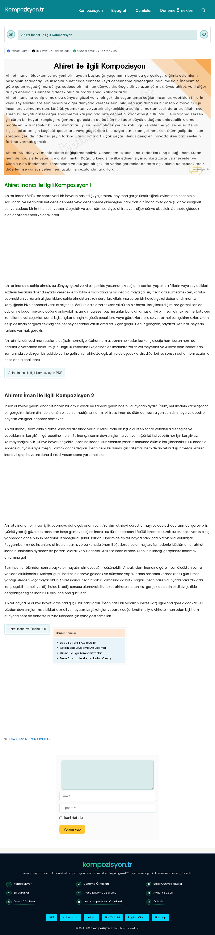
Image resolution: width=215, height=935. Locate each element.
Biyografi (119, 10)
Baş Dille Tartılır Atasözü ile (78, 643)
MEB (51, 917)
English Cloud (137, 917)
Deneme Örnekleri (176, 10)
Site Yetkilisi (112, 917)
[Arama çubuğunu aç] (203, 10)
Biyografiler (21, 893)
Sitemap (160, 917)
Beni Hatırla (73, 817)
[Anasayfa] (11, 34)
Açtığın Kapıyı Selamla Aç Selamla (83, 648)
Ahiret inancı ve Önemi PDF (27, 629)
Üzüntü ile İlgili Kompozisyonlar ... (82, 653)
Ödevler (159, 901)
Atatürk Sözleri (163, 893)
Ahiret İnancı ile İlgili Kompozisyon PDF (35, 372)
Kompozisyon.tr (24, 9)
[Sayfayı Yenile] (204, 34)
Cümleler (144, 10)
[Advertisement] (107, 251)
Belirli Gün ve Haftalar (167, 884)
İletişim (91, 917)
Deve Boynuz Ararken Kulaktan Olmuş (85, 658)
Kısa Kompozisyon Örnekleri (103, 901)
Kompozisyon (91, 10)
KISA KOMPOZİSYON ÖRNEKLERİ (30, 739)
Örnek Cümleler (24, 901)
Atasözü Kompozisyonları (101, 893)
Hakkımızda (71, 917)
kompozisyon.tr (107, 864)
